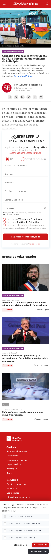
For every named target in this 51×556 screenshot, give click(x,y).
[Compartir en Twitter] (28, 97)
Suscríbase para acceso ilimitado (25, 153)
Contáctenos (13, 493)
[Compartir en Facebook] (35, 97)
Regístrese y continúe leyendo (25, 237)
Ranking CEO (13, 469)
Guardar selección (38, 551)
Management (13, 456)
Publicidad (12, 488)
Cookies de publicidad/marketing (21, 537)
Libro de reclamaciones (18, 497)
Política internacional (13, 52)
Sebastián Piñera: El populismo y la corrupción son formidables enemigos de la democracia (25, 358)
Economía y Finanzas (17, 460)
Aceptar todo (40, 545)
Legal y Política (14, 464)
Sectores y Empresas (17, 451)
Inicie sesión (35, 244)
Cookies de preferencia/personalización (24, 530)
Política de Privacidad (28, 222)
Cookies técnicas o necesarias (20, 516)
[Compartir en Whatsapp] (16, 97)
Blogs (9, 473)
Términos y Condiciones (30, 219)
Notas (5, 405)
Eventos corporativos (17, 484)
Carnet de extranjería (35, 159)
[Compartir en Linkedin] (22, 97)
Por (28, 85)
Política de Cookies (21, 545)
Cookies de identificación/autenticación (23, 523)
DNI (12, 159)
